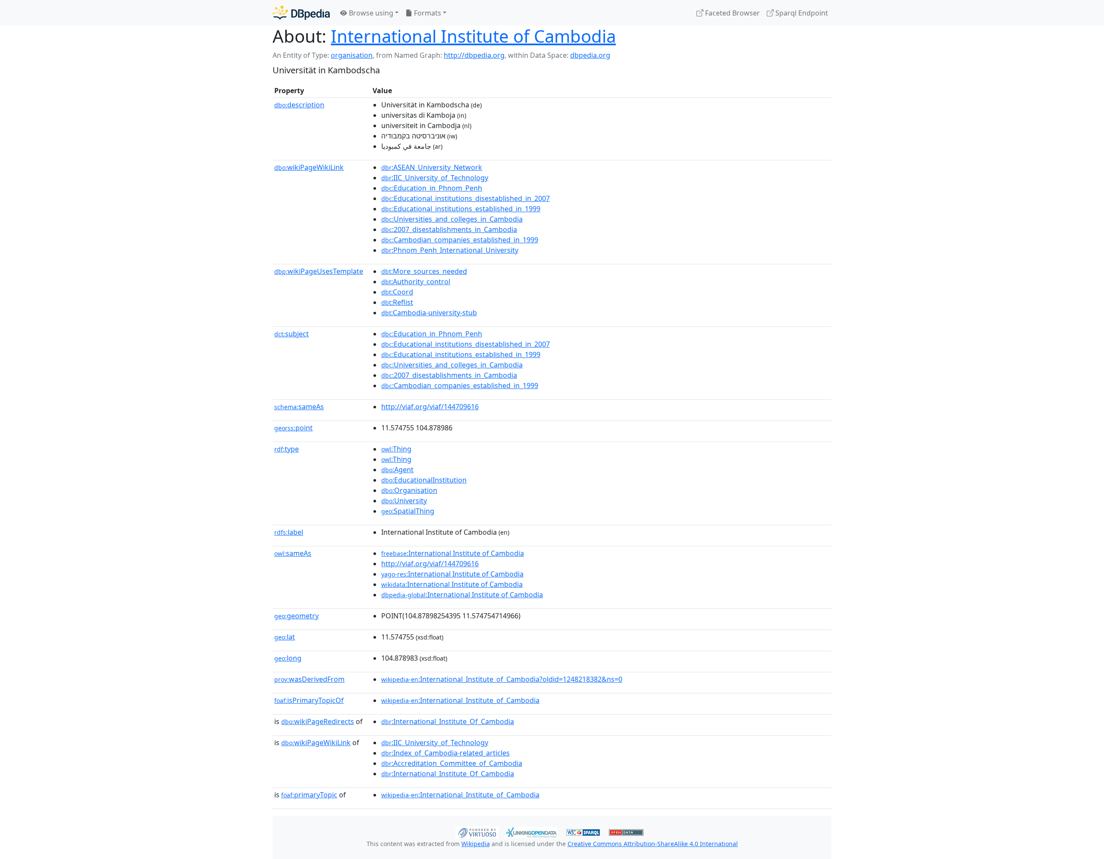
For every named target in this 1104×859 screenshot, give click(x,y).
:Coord (397, 292)
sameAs (299, 406)
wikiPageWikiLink (309, 167)
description (299, 105)
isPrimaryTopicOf (309, 700)
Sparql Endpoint (801, 13)
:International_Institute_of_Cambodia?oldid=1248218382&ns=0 (501, 679)
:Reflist (397, 302)
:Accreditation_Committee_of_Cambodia (451, 763)
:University (404, 500)
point (293, 428)
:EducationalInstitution (424, 480)
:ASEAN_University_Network (431, 167)
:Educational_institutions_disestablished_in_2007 (465, 198)
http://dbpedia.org (474, 55)
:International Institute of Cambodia (452, 553)
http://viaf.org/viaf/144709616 (430, 406)
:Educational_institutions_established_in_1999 (460, 208)
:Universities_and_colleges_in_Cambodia (452, 219)
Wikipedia (475, 844)
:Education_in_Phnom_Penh (431, 188)
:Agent (397, 469)
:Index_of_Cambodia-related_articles (445, 753)
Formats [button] (426, 13)
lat (284, 637)
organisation (352, 55)
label (288, 532)
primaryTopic (309, 794)
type (286, 449)
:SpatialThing (407, 511)
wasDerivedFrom (309, 679)
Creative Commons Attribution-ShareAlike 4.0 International (653, 844)
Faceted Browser (731, 13)
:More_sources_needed (424, 271)
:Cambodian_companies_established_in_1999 (459, 240)
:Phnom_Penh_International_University (449, 250)
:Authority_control (415, 281)
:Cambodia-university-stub (429, 312)
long (287, 658)
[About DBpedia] (301, 12)
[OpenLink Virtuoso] (477, 831)
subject (291, 334)
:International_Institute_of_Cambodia (460, 700)
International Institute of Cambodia (473, 36)
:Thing (396, 449)
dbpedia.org (590, 55)
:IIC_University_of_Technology (434, 177)
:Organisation (409, 490)
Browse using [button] (370, 13)
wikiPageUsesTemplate (318, 271)
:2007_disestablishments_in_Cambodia (449, 229)
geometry (296, 616)
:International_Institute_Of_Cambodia (447, 721)
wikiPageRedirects (317, 721)
